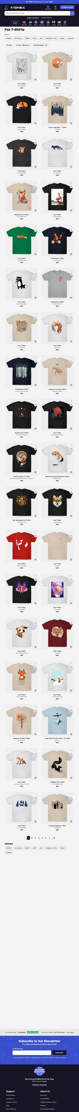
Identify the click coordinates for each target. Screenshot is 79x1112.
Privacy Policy (35, 1057)
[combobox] (37, 13)
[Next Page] (54, 838)
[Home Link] (17, 8)
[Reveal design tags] (35, 79)
